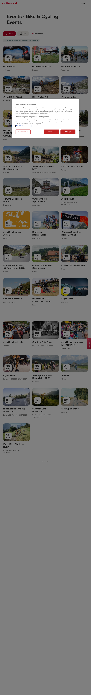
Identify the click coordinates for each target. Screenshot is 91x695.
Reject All (51, 132)
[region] (45, 118)
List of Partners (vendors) (24, 126)
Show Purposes (23, 132)
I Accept (68, 132)
